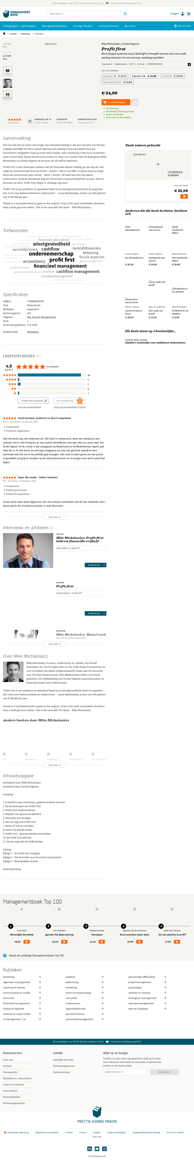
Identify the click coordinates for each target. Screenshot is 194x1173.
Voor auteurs (10, 1090)
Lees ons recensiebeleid (29, 407)
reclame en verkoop (139, 992)
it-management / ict (14, 1019)
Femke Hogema (130, 43)
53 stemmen (13, 123)
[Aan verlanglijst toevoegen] (135, 102)
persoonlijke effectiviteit (141, 977)
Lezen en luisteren (13, 1084)
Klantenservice (12, 1053)
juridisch (70, 977)
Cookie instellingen (116, 1132)
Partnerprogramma (14, 1103)
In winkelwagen (116, 102)
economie (8, 998)
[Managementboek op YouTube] (97, 1149)
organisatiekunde (75, 1008)
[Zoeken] (125, 14)
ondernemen (73, 1003)
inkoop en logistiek (13, 1008)
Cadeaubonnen (61, 1072)
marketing (71, 987)
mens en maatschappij (78, 992)
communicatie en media (16, 992)
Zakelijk (58, 1053)
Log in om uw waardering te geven (70, 407)
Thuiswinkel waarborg (18, 1132)
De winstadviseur (134, 257)
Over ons (8, 1059)
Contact (7, 1066)
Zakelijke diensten (63, 1059)
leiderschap (72, 982)
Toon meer (53, 517)
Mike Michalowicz (111, 43)
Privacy (82, 1132)
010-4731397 (184, 26)
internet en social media (16, 1014)
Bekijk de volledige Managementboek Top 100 (36, 955)
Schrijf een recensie (32, 400)
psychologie (135, 987)
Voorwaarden (10, 1072)
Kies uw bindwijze (110, 70)
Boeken (13, 34)
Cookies (96, 1132)
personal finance (75, 1014)
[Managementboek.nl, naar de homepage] (16, 17)
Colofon (69, 1132)
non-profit (71, 998)
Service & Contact (175, 1132)
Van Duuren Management (41, 317)
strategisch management (142, 998)
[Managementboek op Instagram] (104, 1149)
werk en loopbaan (138, 1008)
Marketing (25, 34)
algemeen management (16, 982)
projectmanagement (139, 982)
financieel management (16, 1003)
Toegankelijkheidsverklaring (146, 1132)
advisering (9, 977)
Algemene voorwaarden (46, 1132)
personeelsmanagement (79, 1019)
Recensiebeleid (11, 1097)
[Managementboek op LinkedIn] (89, 1149)
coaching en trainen (14, 987)
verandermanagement (141, 1003)
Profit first (38, 34)
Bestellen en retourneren (17, 1078)
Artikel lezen (94, 565)
